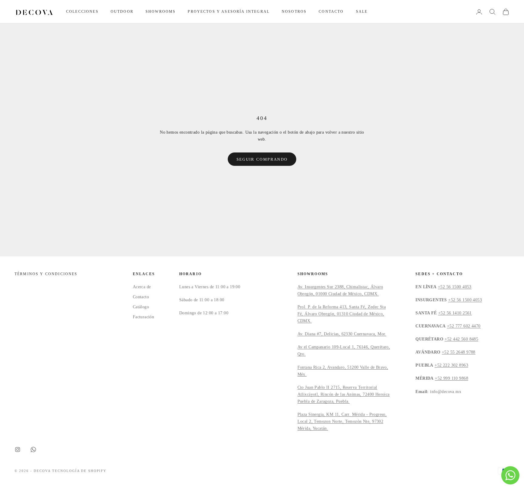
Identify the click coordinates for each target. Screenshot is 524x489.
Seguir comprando (262, 159)
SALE (362, 11)
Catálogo (141, 307)
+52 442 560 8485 (461, 339)
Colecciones (82, 11)
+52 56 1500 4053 (455, 287)
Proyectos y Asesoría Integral (229, 11)
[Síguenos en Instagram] (18, 449)
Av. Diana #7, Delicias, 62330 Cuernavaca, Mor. (341, 334)
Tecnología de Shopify (79, 471)
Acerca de (142, 287)
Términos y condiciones (46, 274)
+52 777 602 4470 (464, 326)
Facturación (143, 317)
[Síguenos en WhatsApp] (33, 449)
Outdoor (122, 11)
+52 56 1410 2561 (455, 313)
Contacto (331, 11)
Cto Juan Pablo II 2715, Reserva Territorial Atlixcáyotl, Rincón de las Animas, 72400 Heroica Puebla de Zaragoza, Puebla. (343, 394)
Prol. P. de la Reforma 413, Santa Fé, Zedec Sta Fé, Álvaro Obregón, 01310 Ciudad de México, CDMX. (341, 314)
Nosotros (294, 11)
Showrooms (161, 11)
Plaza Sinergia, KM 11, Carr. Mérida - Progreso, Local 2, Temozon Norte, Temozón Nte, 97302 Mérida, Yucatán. (342, 421)
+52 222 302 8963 (451, 365)
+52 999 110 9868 (451, 378)
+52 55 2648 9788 (458, 352)
